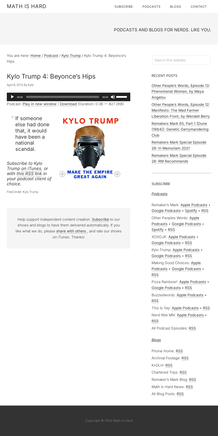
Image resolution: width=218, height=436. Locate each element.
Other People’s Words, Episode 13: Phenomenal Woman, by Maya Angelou (181, 91)
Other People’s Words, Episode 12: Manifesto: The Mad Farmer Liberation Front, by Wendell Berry (181, 110)
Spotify (191, 211)
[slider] (122, 96)
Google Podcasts (166, 211)
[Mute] (113, 97)
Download (68, 104)
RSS (204, 211)
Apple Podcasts (194, 205)
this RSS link (29, 173)
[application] (68, 97)
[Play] (12, 97)
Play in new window (40, 104)
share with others (71, 231)
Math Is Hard (26, 6)
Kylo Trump (30, 192)
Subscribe (100, 219)
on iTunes (31, 168)
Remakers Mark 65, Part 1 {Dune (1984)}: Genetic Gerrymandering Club (180, 129)
